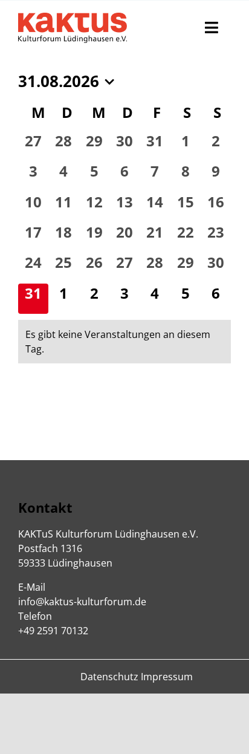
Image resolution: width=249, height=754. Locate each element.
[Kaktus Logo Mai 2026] (72, 17)
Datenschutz (109, 676)
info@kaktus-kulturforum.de (82, 601)
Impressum (167, 676)
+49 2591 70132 (53, 630)
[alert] (124, 341)
